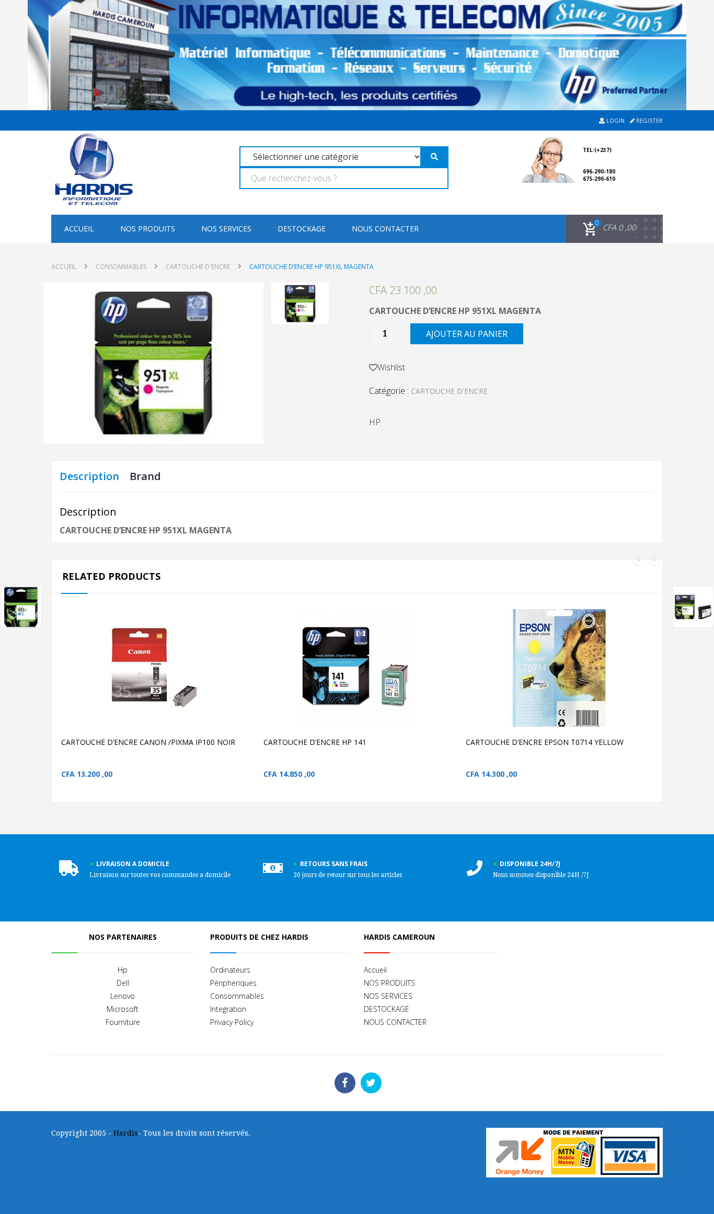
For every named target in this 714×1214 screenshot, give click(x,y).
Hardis (125, 1133)
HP (375, 422)
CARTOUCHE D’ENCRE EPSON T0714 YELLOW (545, 742)
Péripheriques (233, 983)
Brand (145, 476)
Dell (123, 983)
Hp (123, 970)
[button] (607, 228)
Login (615, 120)
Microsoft (123, 1009)
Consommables (237, 996)
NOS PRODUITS (147, 229)
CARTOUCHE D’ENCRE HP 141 (314, 742)
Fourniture (123, 1022)
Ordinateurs (230, 970)
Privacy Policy (232, 1022)
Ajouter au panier (467, 334)
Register (649, 120)
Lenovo (122, 996)
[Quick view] (250, 684)
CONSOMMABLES (121, 266)
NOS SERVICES (226, 229)
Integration (228, 1009)
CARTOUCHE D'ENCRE (198, 266)
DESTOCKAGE (302, 229)
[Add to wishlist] (228, 684)
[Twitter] (371, 1082)
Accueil (79, 229)
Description (89, 476)
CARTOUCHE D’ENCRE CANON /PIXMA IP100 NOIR (148, 742)
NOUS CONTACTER (385, 229)
